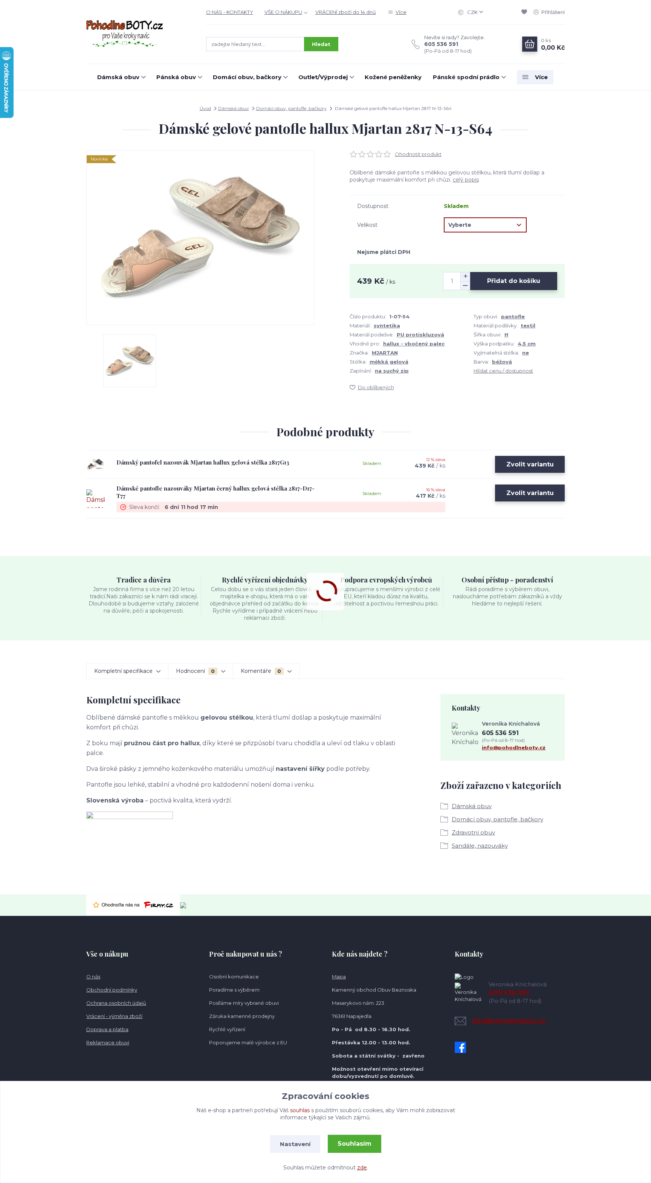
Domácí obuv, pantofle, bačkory (291, 108)
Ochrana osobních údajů (116, 1003)
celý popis (466, 179)
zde (362, 1167)
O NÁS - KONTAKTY (229, 12)
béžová (502, 362)
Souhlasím (354, 1143)
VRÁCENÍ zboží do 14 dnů (345, 12)
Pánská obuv (176, 77)
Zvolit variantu (530, 464)
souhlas (300, 1110)
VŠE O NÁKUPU (283, 12)
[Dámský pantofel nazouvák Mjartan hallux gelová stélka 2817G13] (95, 464)
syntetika (387, 325)
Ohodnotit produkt (418, 154)
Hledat (321, 44)
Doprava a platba (107, 1029)
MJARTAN (385, 353)
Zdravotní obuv (473, 832)
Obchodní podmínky (111, 990)
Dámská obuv (118, 77)
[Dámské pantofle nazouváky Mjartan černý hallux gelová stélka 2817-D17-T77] (95, 498)
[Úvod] (138, 32)
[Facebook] (462, 1047)
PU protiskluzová (420, 335)
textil (528, 325)
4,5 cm (527, 344)
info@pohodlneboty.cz (514, 747)
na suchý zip (392, 371)
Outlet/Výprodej (323, 77)
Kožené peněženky (393, 77)
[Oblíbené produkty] (525, 12)
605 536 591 (441, 44)
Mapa (339, 977)
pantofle (513, 316)
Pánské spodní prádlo (466, 77)
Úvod (205, 108)
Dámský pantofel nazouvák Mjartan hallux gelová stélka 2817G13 (202, 462)
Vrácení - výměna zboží (114, 1016)
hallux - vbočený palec (414, 344)
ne (525, 353)
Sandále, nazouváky (480, 845)
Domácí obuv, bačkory (247, 77)
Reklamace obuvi (107, 1042)
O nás (93, 977)
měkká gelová (389, 362)
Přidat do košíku (513, 280)
